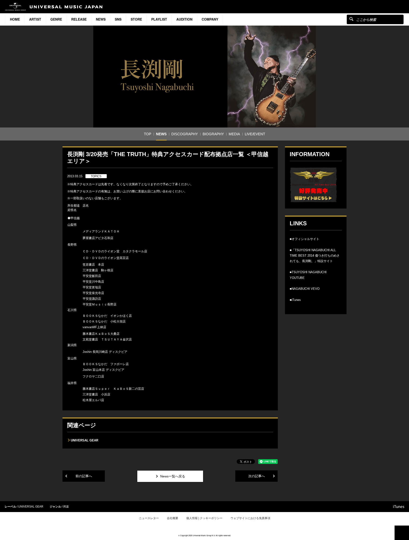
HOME (15, 19)
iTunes (398, 506)
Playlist (159, 19)
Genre (56, 19)
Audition (184, 19)
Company (210, 19)
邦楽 (66, 506)
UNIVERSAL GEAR (84, 440)
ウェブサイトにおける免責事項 (250, 518)
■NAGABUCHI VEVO (305, 288)
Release (79, 19)
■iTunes (295, 300)
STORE (136, 19)
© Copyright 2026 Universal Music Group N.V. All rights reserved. (204, 535)
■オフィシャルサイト (304, 239)
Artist (35, 19)
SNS (118, 19)
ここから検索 (351, 19)
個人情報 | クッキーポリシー (204, 518)
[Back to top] (402, 533)
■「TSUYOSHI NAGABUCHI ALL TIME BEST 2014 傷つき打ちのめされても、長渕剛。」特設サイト (315, 255)
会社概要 (172, 518)
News (101, 19)
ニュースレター (149, 518)
